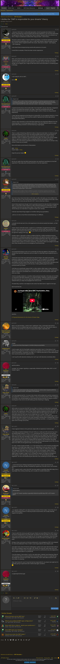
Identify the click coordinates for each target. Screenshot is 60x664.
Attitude (40, 8)
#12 (57, 362)
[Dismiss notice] (57, 14)
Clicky (16, 148)
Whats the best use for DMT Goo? (14, 616)
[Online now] (6, 369)
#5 (57, 130)
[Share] (56, 29)
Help (52, 657)
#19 (57, 530)
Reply (57, 52)
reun (6, 622)
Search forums (10, 10)
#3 (57, 74)
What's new (11, 8)
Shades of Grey (5, 657)
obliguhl (3, 21)
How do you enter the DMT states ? (15, 634)
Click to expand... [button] (35, 194)
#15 (57, 426)
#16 (57, 462)
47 (9, 70)
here (39, 14)
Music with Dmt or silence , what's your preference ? (20, 625)
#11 (57, 340)
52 (9, 113)
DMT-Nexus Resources (29, 8)
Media (18, 8)
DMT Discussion (20, 617)
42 (9, 48)
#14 (57, 405)
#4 (57, 96)
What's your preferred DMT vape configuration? (19, 621)
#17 (57, 485)
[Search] (57, 8)
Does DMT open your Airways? (14, 630)
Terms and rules (39, 657)
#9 (57, 249)
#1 (57, 29)
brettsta (6, 626)
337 (9, 381)
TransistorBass (8, 617)
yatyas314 (54, 626)
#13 (57, 384)
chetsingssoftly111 (52, 630)
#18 (57, 507)
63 (9, 263)
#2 (57, 56)
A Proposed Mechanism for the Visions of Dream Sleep (25, 317)
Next (6, 23)
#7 (57, 179)
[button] (15, 8)
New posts (3, 10)
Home (55, 657)
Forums (4, 8)
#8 (57, 220)
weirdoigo (54, 635)
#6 (57, 159)
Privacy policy (47, 657)
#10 (57, 323)
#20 (57, 571)
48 (9, 397)
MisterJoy (7, 635)
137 (9, 482)
